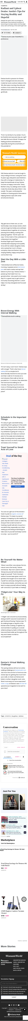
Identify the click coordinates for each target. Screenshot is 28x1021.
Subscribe (16, 964)
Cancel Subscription (19, 962)
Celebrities (4, 6)
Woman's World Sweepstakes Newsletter (15, 989)
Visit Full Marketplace (8, 843)
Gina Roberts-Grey (6, 29)
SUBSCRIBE (20, 1)
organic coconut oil (17, 514)
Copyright (4, 1008)
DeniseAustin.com (20, 670)
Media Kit (11, 1010)
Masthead (18, 1010)
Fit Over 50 (23, 684)
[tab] (7, 757)
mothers (21, 716)
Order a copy (5, 683)
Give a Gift (16, 966)
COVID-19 (8, 716)
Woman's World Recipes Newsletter (13, 993)
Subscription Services (19, 960)
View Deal (18, 486)
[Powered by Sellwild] (25, 940)
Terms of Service (13, 1008)
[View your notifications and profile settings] (23, 756)
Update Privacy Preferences (14, 1011)
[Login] (27, 1)
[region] (14, 763)
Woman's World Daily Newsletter (12, 987)
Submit (14, 997)
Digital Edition (17, 970)
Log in (18, 747)
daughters (14, 716)
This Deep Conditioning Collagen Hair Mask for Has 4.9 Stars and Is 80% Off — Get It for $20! (18, 481)
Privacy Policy (22, 1008)
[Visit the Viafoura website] (22, 777)
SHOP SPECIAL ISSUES (18, 968)
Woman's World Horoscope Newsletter (14, 991)
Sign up (23, 747)
